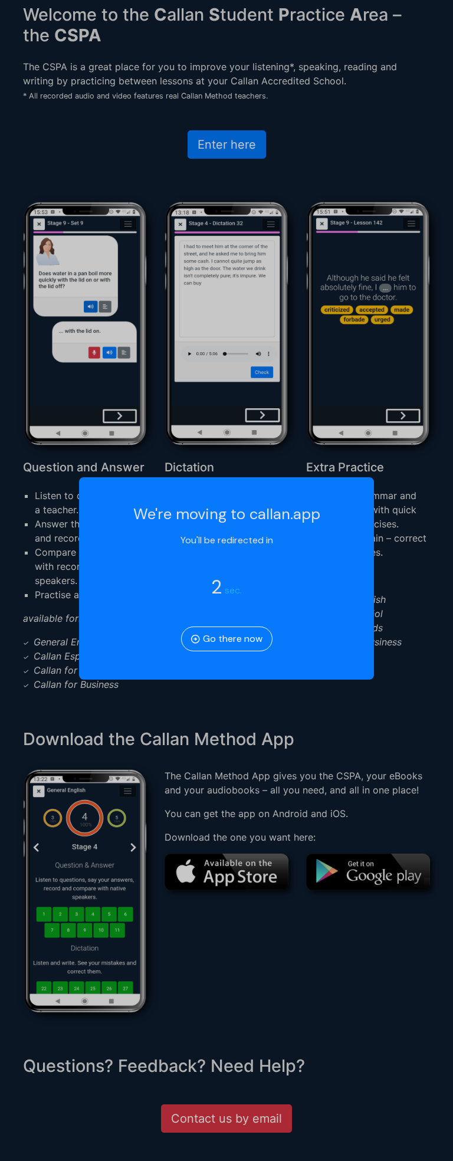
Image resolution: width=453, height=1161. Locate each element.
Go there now (231, 638)
